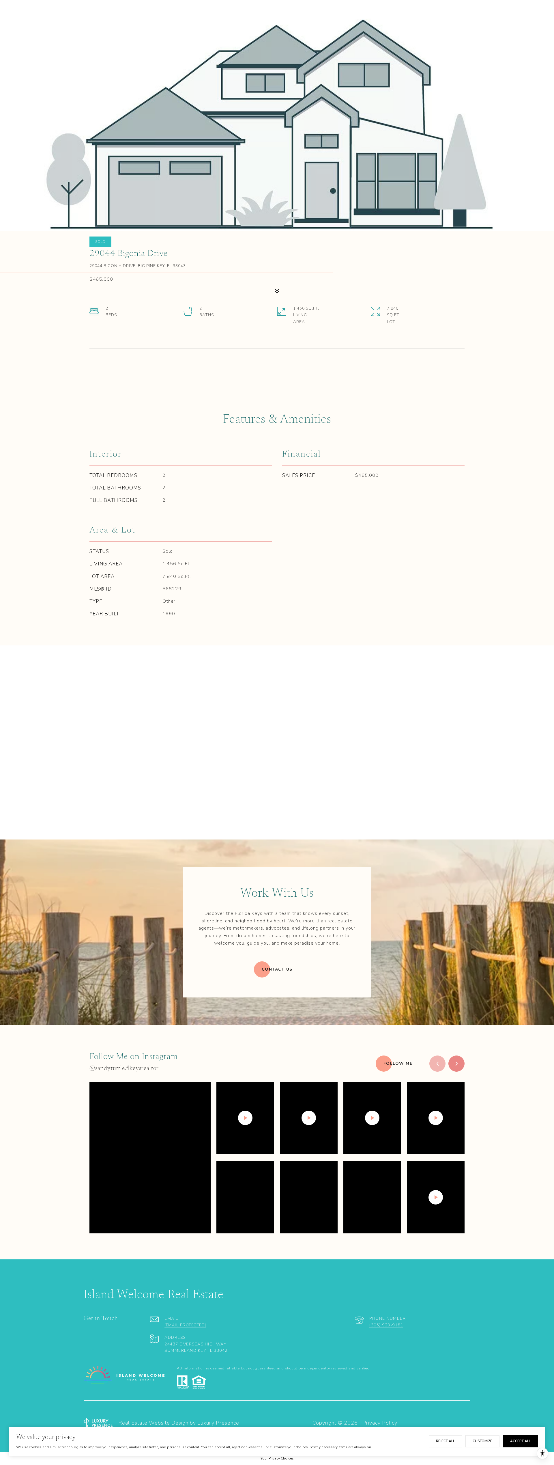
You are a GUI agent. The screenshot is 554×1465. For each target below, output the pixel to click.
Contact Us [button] (277, 969)
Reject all (445, 1441)
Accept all (520, 1441)
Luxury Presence (218, 1422)
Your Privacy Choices (277, 1458)
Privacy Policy (379, 1422)
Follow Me (398, 1063)
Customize (482, 1441)
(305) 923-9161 (386, 1325)
